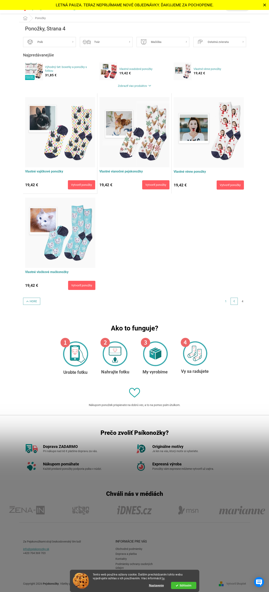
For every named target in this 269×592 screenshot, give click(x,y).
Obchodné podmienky (128, 548)
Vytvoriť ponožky (81, 184)
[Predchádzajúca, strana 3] (234, 301)
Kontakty (121, 558)
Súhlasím (185, 585)
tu (163, 578)
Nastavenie (156, 585)
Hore (33, 301)
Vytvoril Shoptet (236, 583)
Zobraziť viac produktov (132, 85)
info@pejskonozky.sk (36, 549)
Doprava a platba (126, 553)
